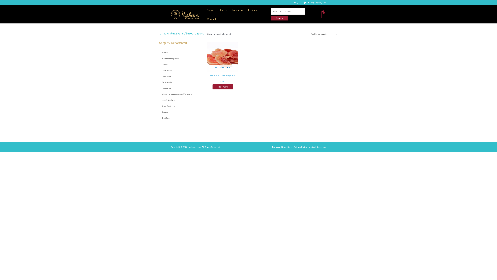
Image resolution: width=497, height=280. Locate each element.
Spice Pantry (167, 106)
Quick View (223, 70)
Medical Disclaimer (317, 147)
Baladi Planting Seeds (170, 58)
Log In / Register (318, 2)
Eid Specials (167, 82)
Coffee (164, 64)
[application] (225, 9)
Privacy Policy (300, 147)
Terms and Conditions (282, 147)
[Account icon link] (305, 2)
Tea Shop (166, 118)
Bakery (165, 52)
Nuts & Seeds (167, 100)
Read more (223, 87)
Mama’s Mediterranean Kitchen (176, 94)
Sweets (165, 112)
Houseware (166, 88)
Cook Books (167, 70)
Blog (296, 2)
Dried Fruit (166, 76)
